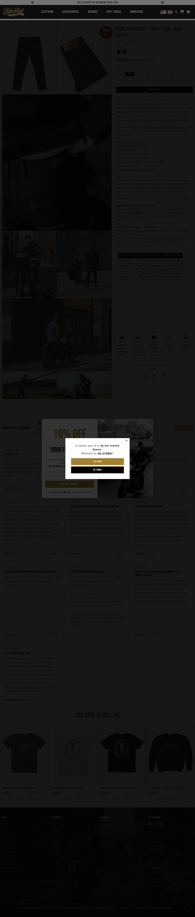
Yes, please (97, 461)
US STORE (105, 453)
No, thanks (97, 469)
